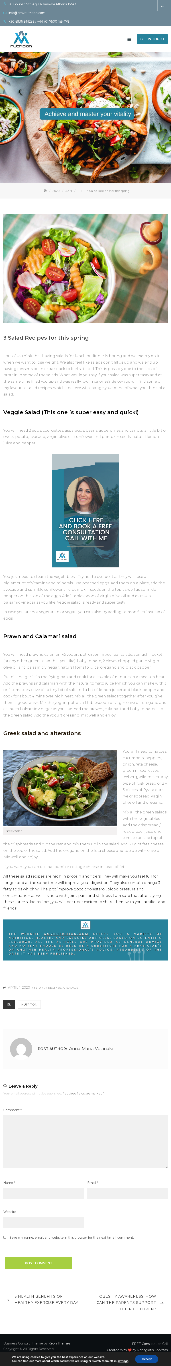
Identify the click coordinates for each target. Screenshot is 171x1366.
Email (92, 1183)
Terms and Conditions (151, 6)
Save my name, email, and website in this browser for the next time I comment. (72, 1238)
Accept (147, 1359)
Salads (72, 987)
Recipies (54, 987)
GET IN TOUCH (152, 39)
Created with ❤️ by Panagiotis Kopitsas (138, 6)
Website (9, 1212)
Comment (12, 1110)
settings (123, 1361)
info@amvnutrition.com (26, 13)
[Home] (45, 191)
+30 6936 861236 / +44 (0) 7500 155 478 (38, 22)
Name (9, 1183)
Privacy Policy (144, 6)
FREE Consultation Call (131, 6)
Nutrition (29, 1004)
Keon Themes (59, 1343)
